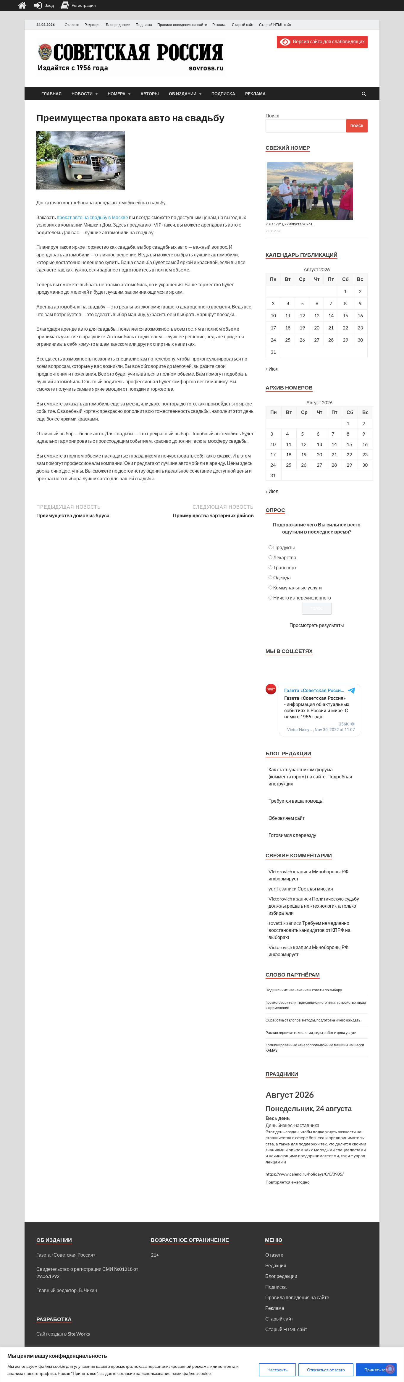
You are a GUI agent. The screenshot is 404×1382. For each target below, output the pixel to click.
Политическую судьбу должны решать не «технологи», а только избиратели (314, 906)
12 (302, 315)
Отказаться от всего (326, 1369)
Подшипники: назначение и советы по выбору (304, 990)
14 (331, 315)
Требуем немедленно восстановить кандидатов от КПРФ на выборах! (309, 930)
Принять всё (376, 1369)
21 (331, 327)
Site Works (79, 1333)
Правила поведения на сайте (182, 24)
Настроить (277, 1369)
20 (316, 327)
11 (288, 444)
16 (360, 315)
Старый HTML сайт (275, 24)
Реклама (219, 24)
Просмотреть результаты (317, 625)
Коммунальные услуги (297, 587)
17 (273, 327)
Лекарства (284, 557)
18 (288, 454)
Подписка (144, 24)
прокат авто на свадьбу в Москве (92, 217)
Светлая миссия (315, 888)
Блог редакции (118, 24)
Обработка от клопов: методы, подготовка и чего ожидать (313, 1020)
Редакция (93, 24)
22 (345, 327)
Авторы (149, 93)
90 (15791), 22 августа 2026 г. (289, 224)
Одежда (282, 577)
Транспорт (284, 567)
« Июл (272, 368)
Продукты (284, 547)
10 (273, 315)
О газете (72, 24)
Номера (116, 93)
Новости (82, 93)
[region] (202, 1364)
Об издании (182, 93)
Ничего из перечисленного (302, 597)
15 (349, 444)
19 (302, 327)
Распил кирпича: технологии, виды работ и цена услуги (311, 1032)
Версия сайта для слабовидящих (327, 41)
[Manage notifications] (390, 1369)
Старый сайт (243, 24)
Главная (51, 93)
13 (319, 444)
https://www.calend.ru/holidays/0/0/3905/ (305, 1174)
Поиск (272, 115)
